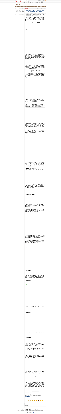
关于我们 (42, 2)
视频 (26, 2)
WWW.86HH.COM (28, 409)
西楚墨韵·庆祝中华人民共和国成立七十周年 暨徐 (20, 11)
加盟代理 (42, 1)
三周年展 (44, 6)
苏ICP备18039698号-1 (35, 410)
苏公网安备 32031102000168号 (40, 410)
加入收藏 (38, 0)
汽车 (28, 2)
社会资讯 (37, 2)
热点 (26, 1)
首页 (41, 8)
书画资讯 (20, 6)
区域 (34, 2)
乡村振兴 (37, 1)
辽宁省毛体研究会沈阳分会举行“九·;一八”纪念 (19, 10)
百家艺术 (27, 6)
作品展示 (30, 6)
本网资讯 (24, 1)
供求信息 (24, 2)
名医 (39, 2)
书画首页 (17, 6)
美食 (30, 2)
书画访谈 (24, 6)
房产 (28, 1)
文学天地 (37, 6)
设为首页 (40, 0)
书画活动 (41, 6)
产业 (34, 1)
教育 (32, 1)
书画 (39, 1)
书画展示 (34, 6)
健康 (30, 1)
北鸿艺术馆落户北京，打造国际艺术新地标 (31, 394)
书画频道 (42, 8)
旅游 (32, 2)
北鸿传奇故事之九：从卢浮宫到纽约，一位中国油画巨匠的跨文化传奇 (34, 395)
